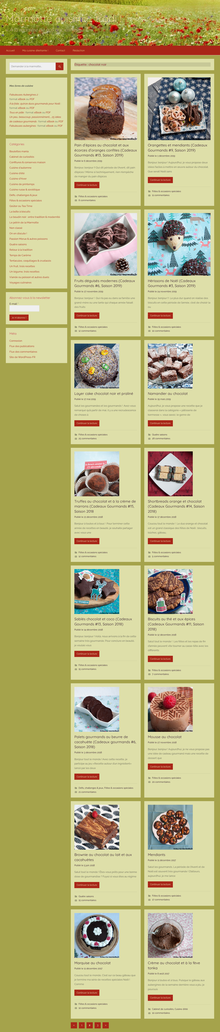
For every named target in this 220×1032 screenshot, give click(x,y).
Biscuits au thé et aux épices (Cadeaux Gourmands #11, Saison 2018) (176, 624)
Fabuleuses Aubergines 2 (23, 94)
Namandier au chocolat (168, 393)
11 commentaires (160, 195)
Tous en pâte (16, 112)
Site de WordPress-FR (22, 357)
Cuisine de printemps (21, 184)
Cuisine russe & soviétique (24, 189)
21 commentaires (87, 792)
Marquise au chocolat (92, 963)
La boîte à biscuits (19, 211)
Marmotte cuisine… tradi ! (64, 18)
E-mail (13, 303)
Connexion (15, 340)
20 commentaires (161, 782)
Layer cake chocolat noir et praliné (103, 393)
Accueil (10, 50)
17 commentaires (161, 899)
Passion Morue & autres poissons (28, 238)
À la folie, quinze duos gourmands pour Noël (34, 103)
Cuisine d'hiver (18, 178)
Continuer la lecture (87, 185)
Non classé (15, 227)
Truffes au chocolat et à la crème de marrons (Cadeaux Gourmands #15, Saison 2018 (105, 506)
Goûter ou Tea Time (20, 206)
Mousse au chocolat (165, 737)
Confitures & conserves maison (27, 162)
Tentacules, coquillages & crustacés (30, 260)
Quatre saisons (159, 434)
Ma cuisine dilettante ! (35, 50)
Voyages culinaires (20, 282)
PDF (32, 99)
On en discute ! (18, 233)
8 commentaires (87, 200)
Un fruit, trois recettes (22, 266)
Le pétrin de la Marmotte (24, 222)
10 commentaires (161, 331)
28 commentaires (161, 438)
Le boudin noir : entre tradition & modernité (34, 216)
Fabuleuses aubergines (22, 125)
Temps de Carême (20, 255)
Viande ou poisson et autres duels (29, 277)
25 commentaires (88, 438)
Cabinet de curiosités (163, 1009)
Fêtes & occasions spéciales (93, 196)
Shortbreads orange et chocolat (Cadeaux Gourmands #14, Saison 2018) (176, 506)
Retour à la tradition (20, 249)
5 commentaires (160, 556)
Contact (60, 50)
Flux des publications (21, 346)
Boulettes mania (19, 151)
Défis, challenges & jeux (91, 788)
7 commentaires (160, 674)
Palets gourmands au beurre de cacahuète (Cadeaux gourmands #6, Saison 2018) (105, 742)
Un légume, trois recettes (24, 271)
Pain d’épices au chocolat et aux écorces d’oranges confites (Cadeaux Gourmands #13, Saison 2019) (105, 150)
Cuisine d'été (181, 1009)
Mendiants (156, 854)
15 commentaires (87, 669)
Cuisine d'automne (20, 167)
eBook (21, 99)
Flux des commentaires (23, 351)
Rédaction (79, 50)
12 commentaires (87, 331)
